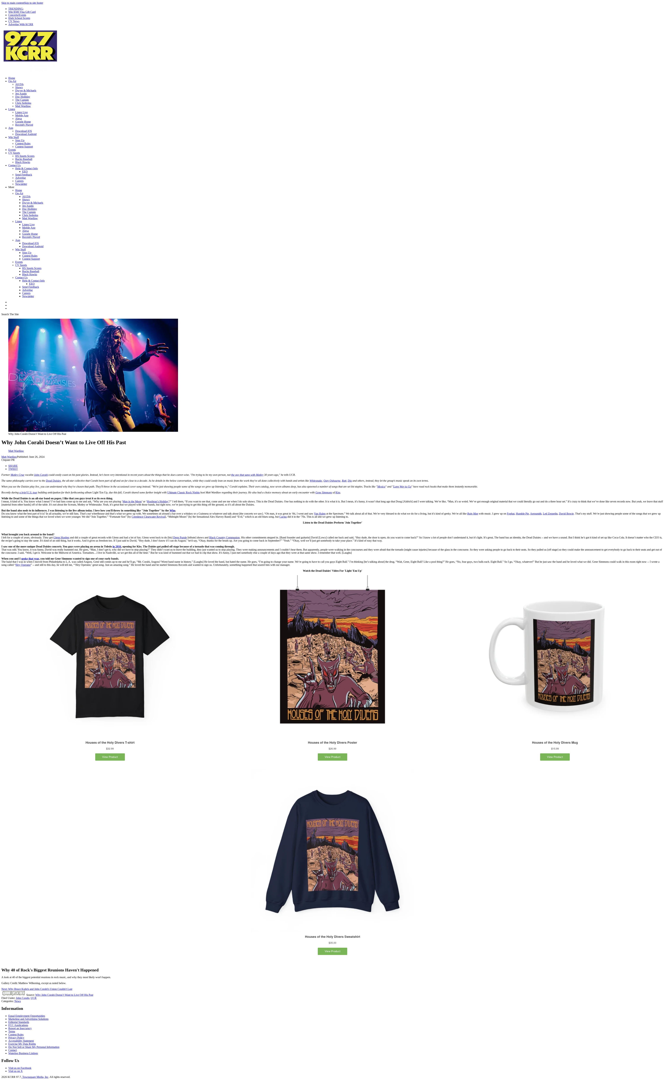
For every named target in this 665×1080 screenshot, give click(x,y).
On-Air (12, 81)
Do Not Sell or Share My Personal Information (33, 1047)
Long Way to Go (402, 486)
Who (172, 510)
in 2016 (117, 546)
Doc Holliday (22, 96)
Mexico (381, 486)
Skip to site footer (33, 2)
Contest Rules (22, 143)
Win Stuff (13, 137)
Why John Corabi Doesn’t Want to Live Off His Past (64, 994)
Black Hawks (22, 162)
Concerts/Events (17, 15)
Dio (350, 480)
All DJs (19, 84)
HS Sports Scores (24, 155)
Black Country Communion (224, 537)
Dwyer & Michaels (25, 90)
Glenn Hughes (61, 537)
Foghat (511, 513)
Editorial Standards (18, 1022)
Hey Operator (23, 564)
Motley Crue (17, 474)
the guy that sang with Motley (247, 474)
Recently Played (24, 124)
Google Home (23, 121)
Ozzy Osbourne (331, 480)
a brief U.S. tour (28, 492)
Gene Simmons (323, 492)
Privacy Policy (16, 1037)
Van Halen (320, 513)
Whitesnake (316, 480)
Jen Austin (21, 93)
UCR (34, 998)
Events (12, 149)
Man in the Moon (132, 501)
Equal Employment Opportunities (26, 1015)
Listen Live (21, 112)
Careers (19, 180)
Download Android (26, 134)
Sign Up (19, 140)
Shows (19, 87)
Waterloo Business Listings (23, 1053)
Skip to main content (12, 2)
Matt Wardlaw (23, 106)
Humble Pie (522, 513)
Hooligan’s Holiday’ (158, 501)
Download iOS (23, 131)
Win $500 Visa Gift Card (22, 11)
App (10, 127)
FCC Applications (18, 1025)
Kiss (337, 492)
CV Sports (14, 152)
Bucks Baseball (23, 159)
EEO (25, 171)
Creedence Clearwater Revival (148, 516)
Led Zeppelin (550, 513)
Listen (11, 109)
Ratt (344, 480)
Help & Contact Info (26, 168)
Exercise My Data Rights (22, 1043)
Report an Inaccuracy (20, 1028)
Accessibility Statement (21, 1040)
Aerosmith (536, 513)
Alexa (18, 118)
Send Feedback (23, 174)
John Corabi (41, 474)
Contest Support (24, 146)
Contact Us (14, 165)
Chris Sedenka (23, 102)
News (17, 1001)
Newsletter (21, 184)
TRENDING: (16, 8)
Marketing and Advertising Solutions (28, 1018)
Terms (11, 1031)
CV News (13, 21)
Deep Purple (180, 537)
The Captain (22, 99)
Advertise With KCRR (20, 24)
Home (11, 78)
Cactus (283, 516)
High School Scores (19, 18)
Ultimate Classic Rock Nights (183, 492)
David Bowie (566, 513)
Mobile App (21, 115)
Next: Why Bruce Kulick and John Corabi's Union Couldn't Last (36, 989)
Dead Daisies (53, 480)
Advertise (20, 177)
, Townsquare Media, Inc (34, 1076)
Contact (12, 1050)
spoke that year (30, 558)
